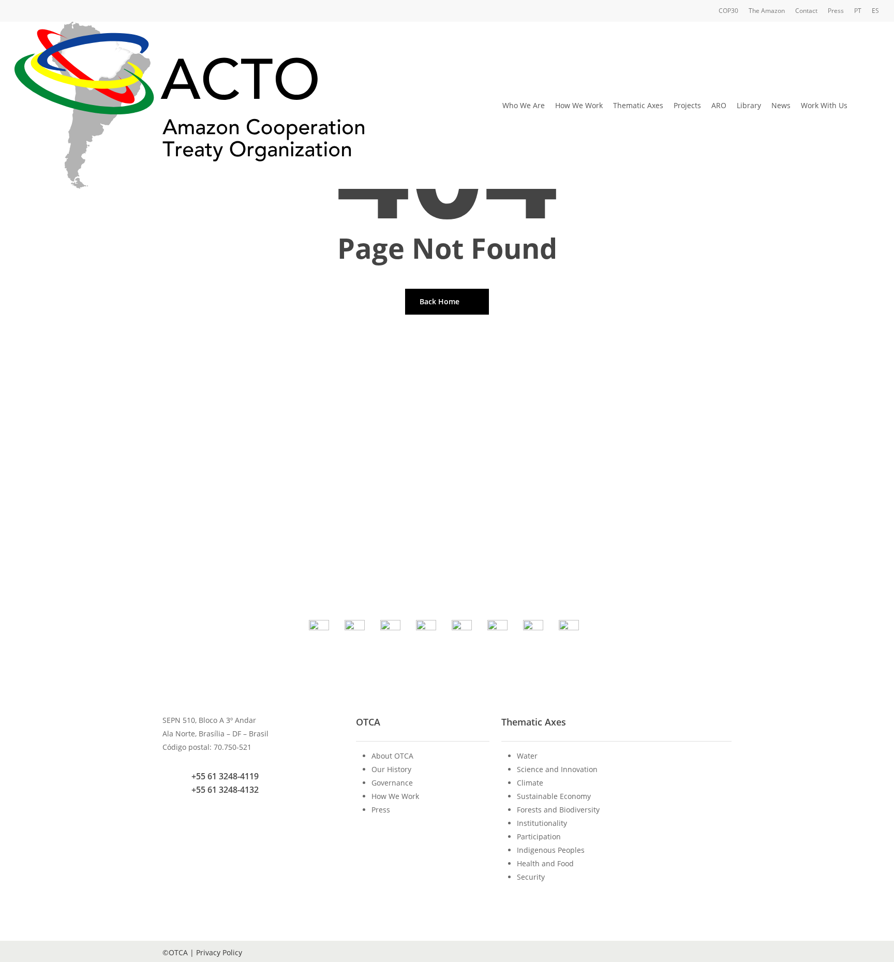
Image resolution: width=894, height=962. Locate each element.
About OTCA (392, 756)
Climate (530, 783)
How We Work (395, 796)
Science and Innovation (557, 769)
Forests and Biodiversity (558, 810)
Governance (392, 783)
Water (527, 756)
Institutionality (542, 823)
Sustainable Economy (554, 796)
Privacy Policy (219, 952)
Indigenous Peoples (551, 850)
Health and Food (545, 863)
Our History (391, 769)
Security (531, 877)
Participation (539, 836)
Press (380, 810)
